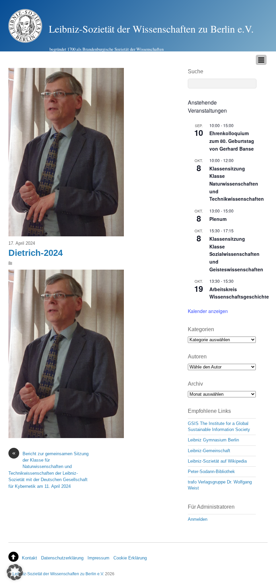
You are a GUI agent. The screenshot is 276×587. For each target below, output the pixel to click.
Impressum (98, 557)
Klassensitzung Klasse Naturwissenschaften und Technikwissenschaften (236, 183)
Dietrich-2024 (35, 253)
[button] (15, 572)
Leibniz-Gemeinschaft (209, 450)
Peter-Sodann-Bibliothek (211, 471)
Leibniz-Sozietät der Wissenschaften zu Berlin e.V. (58, 574)
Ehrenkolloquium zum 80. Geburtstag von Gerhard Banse (231, 141)
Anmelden (197, 519)
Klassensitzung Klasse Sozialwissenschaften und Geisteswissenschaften (236, 254)
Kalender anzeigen (208, 311)
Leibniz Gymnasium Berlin (213, 439)
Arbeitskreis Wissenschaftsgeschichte (239, 293)
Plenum (218, 219)
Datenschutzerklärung (62, 557)
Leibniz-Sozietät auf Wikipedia (217, 461)
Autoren (197, 356)
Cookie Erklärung (130, 557)
